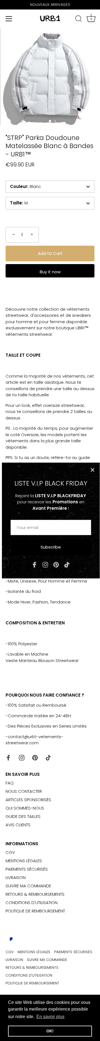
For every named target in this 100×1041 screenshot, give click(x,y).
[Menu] (9, 19)
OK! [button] (50, 1031)
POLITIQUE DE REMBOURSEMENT (35, 911)
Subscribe (51, 547)
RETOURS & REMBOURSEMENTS (35, 894)
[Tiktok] (67, 564)
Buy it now (50, 272)
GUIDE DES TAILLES (23, 816)
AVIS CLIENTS (18, 825)
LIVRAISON (16, 877)
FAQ (10, 783)
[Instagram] (45, 564)
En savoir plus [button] (50, 1016)
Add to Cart (50, 253)
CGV (10, 852)
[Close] (92, 470)
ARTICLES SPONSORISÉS (28, 800)
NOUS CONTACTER (24, 791)
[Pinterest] (56, 564)
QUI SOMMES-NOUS (25, 808)
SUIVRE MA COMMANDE (28, 886)
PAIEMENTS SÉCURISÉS (27, 869)
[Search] (78, 19)
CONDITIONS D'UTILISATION (32, 902)
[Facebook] (34, 564)
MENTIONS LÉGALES (24, 861)
